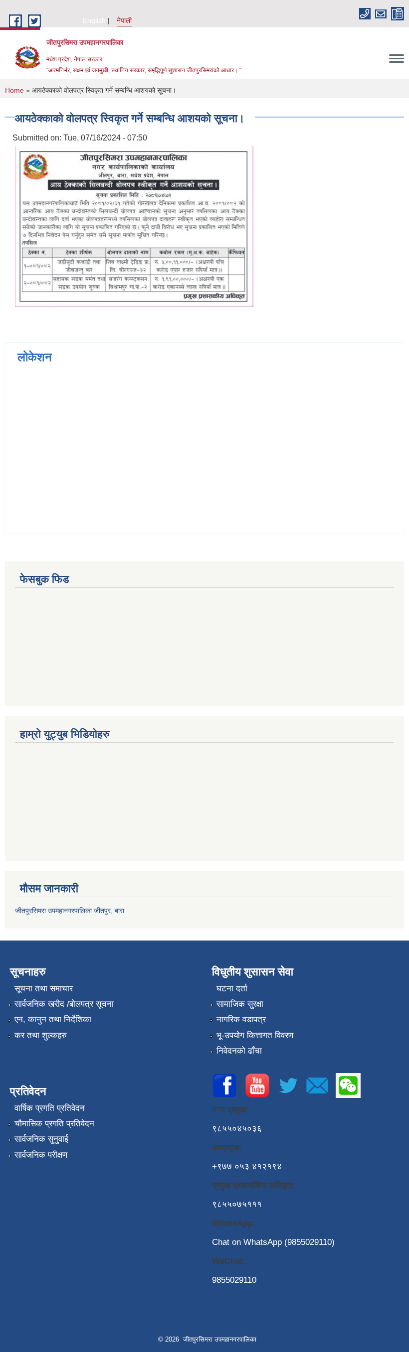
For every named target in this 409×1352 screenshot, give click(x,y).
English (94, 20)
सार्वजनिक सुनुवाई (41, 1139)
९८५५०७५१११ (237, 1204)
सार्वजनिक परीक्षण (40, 1155)
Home (14, 90)
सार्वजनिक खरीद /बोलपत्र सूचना (64, 1004)
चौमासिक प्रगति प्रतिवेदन (54, 1123)
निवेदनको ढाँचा (239, 1051)
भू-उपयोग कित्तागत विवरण (254, 1035)
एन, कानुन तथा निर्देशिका (52, 1019)
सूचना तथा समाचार (43, 988)
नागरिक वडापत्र (241, 1019)
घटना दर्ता (231, 988)
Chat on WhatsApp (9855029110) (273, 1242)
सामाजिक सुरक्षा (239, 1004)
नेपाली (124, 20)
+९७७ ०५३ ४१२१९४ (247, 1166)
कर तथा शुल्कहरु (40, 1035)
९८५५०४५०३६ (237, 1128)
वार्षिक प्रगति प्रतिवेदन (49, 1108)
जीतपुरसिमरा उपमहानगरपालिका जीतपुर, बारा (69, 911)
